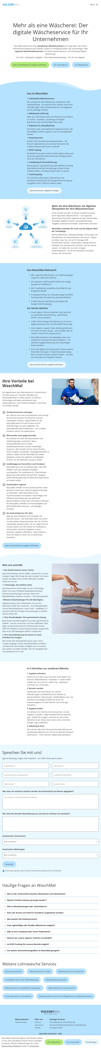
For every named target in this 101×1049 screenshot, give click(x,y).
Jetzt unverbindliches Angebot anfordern (30, 65)
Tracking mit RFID (56, 1028)
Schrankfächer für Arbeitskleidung (62, 1022)
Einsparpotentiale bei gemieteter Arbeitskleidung (68, 1025)
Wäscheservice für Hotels (39, 971)
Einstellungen (91, 1042)
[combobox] (75, 774)
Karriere (38, 1022)
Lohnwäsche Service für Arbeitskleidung (21, 980)
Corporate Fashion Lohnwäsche (18, 996)
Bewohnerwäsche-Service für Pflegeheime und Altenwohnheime (65, 996)
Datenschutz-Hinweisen (11, 1046)
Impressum (34, 1046)
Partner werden (21, 1022)
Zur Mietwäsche (81, 65)
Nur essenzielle (73, 1042)
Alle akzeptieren (53, 1042)
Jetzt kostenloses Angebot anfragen (44, 190)
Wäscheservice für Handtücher (71, 971)
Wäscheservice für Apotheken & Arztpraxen (23, 988)
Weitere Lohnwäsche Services (29, 964)
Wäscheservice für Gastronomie (62, 988)
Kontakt (38, 1028)
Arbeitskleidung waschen (56, 980)
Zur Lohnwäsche (60, 65)
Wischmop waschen (13, 971)
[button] (50, 894)
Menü (92, 4)
